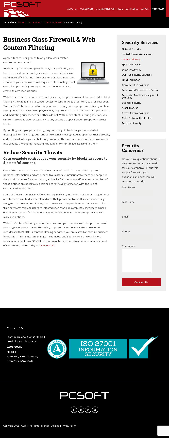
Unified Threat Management (137, 54)
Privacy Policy (69, 425)
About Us (73, 8)
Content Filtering (131, 59)
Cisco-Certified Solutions (135, 85)
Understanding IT (105, 8)
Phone (126, 231)
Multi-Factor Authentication (137, 118)
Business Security (131, 103)
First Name (128, 187)
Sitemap (55, 425)
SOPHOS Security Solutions (137, 74)
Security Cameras (131, 69)
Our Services (86, 8)
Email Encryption (131, 80)
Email (125, 216)
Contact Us (132, 8)
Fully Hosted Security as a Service (140, 90)
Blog (120, 8)
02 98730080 (158, 8)
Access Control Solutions (135, 113)
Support (145, 8)
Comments (128, 246)
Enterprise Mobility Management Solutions (140, 96)
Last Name (128, 202)
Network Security (131, 49)
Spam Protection (131, 64)
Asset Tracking (130, 108)
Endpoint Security (131, 123)
